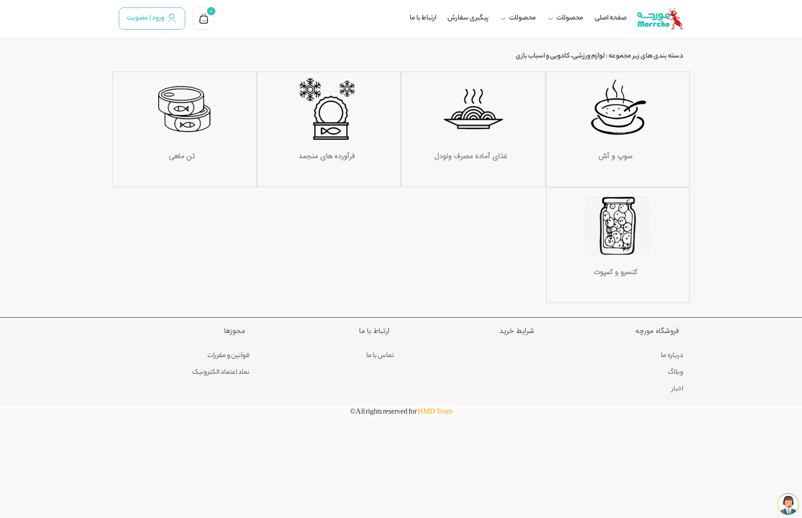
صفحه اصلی (611, 18)
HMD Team (435, 412)
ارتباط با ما (423, 18)
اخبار (677, 389)
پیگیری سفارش (468, 18)
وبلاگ (675, 372)
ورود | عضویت (145, 18)
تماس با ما (380, 356)
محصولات (569, 18)
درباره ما (672, 356)
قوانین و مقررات (228, 356)
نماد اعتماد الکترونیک (221, 372)
